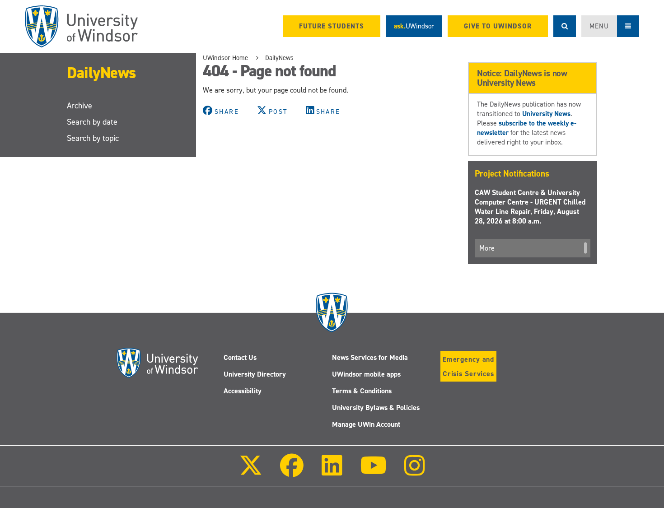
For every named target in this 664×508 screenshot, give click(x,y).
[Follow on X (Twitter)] (251, 471)
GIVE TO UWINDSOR (498, 26)
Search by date (92, 122)
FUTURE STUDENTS (331, 26)
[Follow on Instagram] (414, 471)
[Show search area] (564, 26)
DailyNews (101, 72)
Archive (79, 105)
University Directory (255, 374)
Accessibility (243, 391)
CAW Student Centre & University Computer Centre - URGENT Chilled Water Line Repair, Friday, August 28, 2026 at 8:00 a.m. (530, 207)
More (487, 248)
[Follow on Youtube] (373, 471)
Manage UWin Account (366, 424)
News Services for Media (370, 357)
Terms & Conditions (362, 391)
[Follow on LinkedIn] (331, 471)
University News (546, 113)
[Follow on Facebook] (292, 471)
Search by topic (93, 138)
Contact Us (240, 357)
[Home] (81, 26)
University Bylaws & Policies (376, 407)
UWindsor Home (225, 57)
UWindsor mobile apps (366, 374)
